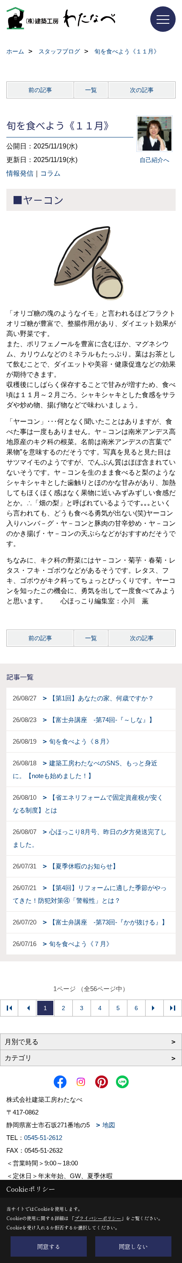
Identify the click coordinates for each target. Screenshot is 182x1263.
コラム (50, 173)
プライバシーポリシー (97, 1218)
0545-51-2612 (43, 1137)
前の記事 (40, 90)
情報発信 (19, 173)
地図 (108, 1125)
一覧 (91, 90)
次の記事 (142, 90)
